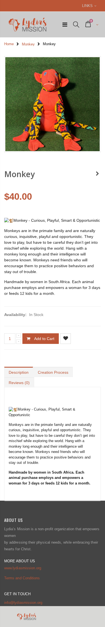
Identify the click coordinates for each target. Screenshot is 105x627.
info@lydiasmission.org (23, 603)
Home (9, 44)
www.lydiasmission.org (22, 568)
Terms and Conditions (22, 578)
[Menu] (64, 24)
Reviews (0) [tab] (19, 382)
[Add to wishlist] (65, 338)
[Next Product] (97, 174)
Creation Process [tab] (53, 372)
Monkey (28, 44)
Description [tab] (19, 372)
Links (87, 6)
